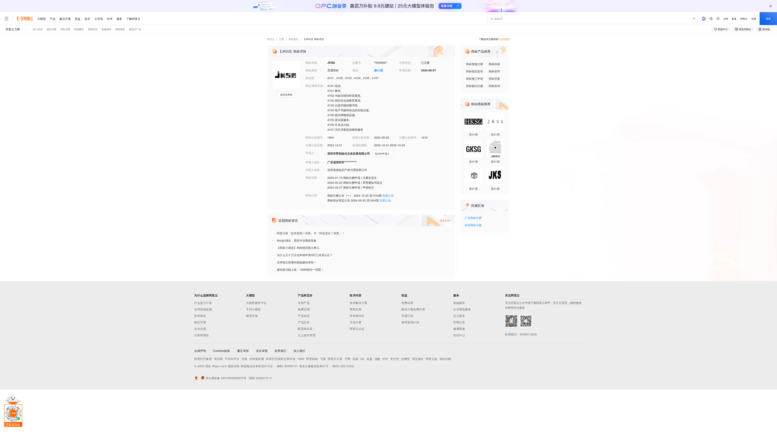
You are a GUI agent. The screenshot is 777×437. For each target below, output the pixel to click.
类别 (355, 70)
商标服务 (293, 39)
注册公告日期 (314, 145)
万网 (281, 39)
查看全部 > (446, 220)
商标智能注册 (474, 64)
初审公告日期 (360, 137)
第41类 (378, 70)
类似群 (310, 78)
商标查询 (494, 86)
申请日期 (405, 70)
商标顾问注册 (474, 86)
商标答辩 (494, 71)
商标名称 (311, 62)
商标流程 (311, 177)
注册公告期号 (407, 137)
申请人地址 (313, 162)
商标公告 (311, 195)
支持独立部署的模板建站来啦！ (296, 262)
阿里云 (270, 39)
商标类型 (311, 70)
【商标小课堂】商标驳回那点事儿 (298, 248)
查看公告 (388, 195)
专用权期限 (359, 145)
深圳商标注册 (473, 225)
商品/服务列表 (314, 86)
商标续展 (494, 64)
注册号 (356, 62)
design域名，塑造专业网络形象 (296, 240)
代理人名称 (313, 170)
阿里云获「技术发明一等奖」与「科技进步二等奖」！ (311, 233)
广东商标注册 (473, 218)
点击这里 (505, 39)
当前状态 (405, 62)
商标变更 (494, 78)
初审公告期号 (314, 137)
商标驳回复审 (474, 71)
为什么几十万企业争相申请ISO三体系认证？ (305, 255)
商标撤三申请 (474, 78)
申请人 (310, 153)
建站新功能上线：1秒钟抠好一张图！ (300, 269)
